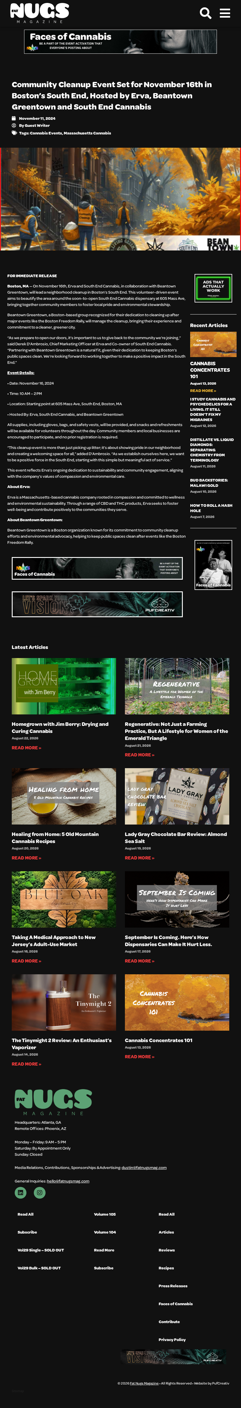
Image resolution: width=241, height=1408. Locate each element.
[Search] (206, 13)
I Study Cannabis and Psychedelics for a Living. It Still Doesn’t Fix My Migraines (213, 409)
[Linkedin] (20, 1193)
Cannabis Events (46, 133)
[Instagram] (40, 1193)
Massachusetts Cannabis (87, 133)
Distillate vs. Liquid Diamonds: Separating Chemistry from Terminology (212, 450)
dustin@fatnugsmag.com (144, 1167)
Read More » (203, 390)
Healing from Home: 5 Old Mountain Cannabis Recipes (55, 837)
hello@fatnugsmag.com (68, 1181)
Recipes (166, 1268)
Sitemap (18, 1391)
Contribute (169, 1321)
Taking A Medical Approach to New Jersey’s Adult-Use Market (54, 940)
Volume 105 (105, 1214)
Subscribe (27, 1232)
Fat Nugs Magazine (144, 1383)
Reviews (167, 1250)
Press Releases (173, 1285)
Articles (166, 1232)
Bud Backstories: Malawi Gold (209, 482)
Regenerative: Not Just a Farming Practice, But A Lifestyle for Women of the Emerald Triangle (176, 731)
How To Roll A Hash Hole (211, 507)
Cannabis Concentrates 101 (210, 370)
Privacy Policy (172, 1339)
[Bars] (225, 13)
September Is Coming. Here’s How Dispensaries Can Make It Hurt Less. (168, 940)
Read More (104, 1250)
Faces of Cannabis (176, 1303)
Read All (26, 1214)
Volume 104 (105, 1232)
